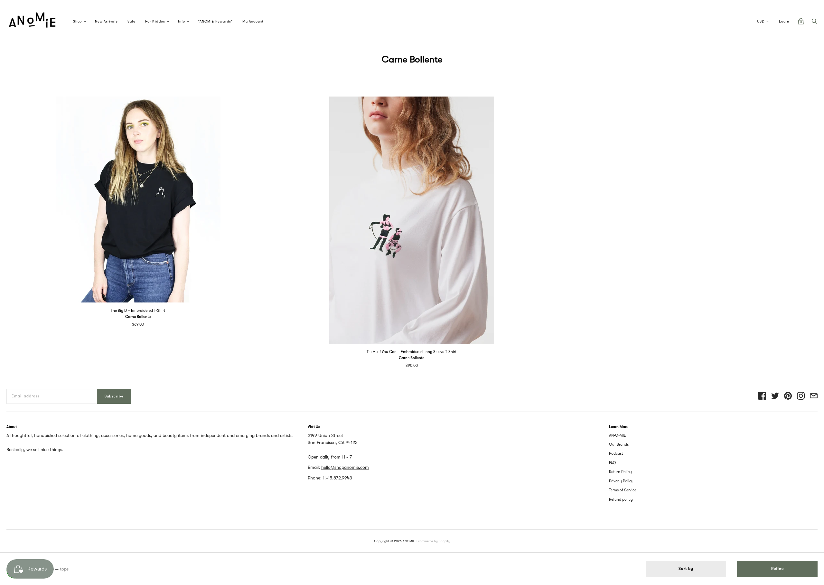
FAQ (612, 462)
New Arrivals (106, 21)
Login (784, 21)
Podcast (616, 453)
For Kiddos (155, 21)
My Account (253, 21)
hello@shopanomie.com (345, 467)
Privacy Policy (621, 481)
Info (181, 21)
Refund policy (621, 499)
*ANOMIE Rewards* (215, 21)
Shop (77, 21)
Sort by (686, 568)
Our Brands (619, 444)
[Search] (814, 22)
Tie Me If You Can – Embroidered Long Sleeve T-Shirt (411, 351)
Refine (777, 568)
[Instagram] (801, 396)
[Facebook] (762, 396)
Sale (131, 21)
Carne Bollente (138, 316)
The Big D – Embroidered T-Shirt (138, 310)
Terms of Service (622, 490)
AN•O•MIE (617, 435)
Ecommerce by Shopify (433, 541)
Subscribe (114, 396)
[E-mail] (814, 396)
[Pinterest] (788, 396)
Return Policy (620, 471)
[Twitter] (775, 396)
